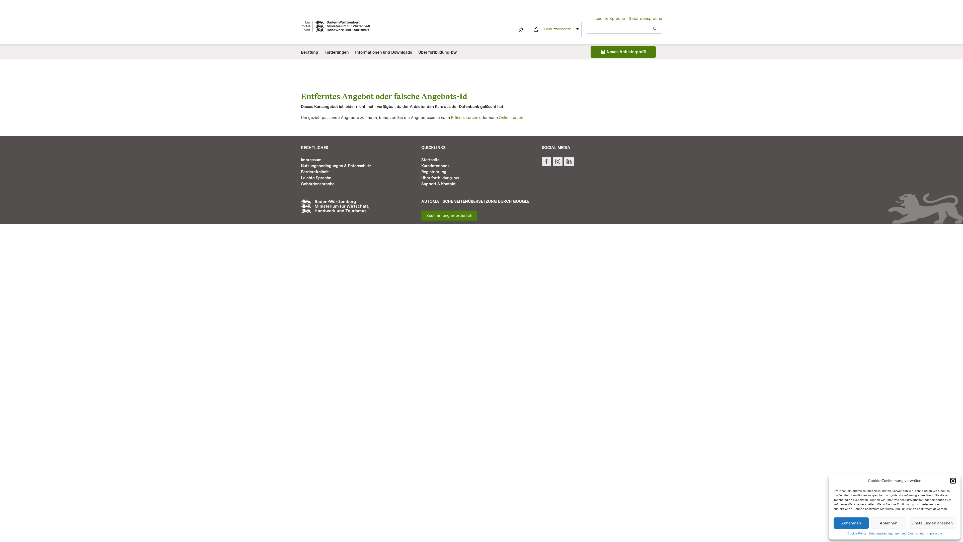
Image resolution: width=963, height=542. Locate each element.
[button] (952, 480)
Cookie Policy (856, 533)
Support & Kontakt (438, 183)
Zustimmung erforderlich (449, 215)
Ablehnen (888, 523)
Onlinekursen (511, 117)
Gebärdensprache (645, 18)
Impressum (934, 533)
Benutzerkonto (557, 29)
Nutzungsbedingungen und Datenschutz (896, 533)
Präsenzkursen (464, 117)
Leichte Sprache (610, 18)
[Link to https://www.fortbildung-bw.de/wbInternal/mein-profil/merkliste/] (521, 29)
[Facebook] (546, 161)
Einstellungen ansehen (932, 523)
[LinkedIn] (569, 161)
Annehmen (851, 523)
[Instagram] (558, 161)
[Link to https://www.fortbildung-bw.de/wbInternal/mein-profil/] (536, 29)
